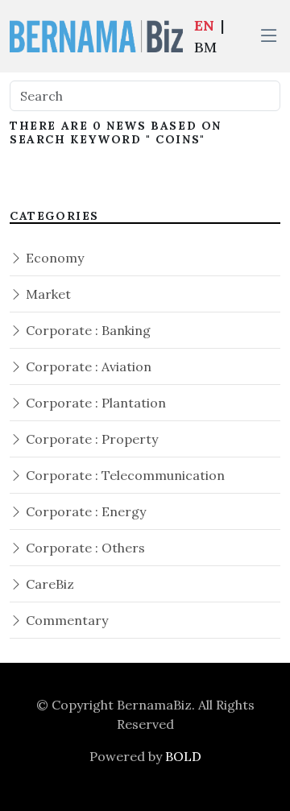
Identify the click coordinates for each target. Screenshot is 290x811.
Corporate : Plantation (94, 403)
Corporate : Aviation (87, 366)
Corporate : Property (90, 439)
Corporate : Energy (84, 511)
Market (47, 294)
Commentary (65, 620)
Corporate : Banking (87, 330)
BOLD (183, 756)
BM (205, 47)
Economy (53, 258)
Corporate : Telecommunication (124, 475)
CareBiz (48, 584)
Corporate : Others (84, 548)
